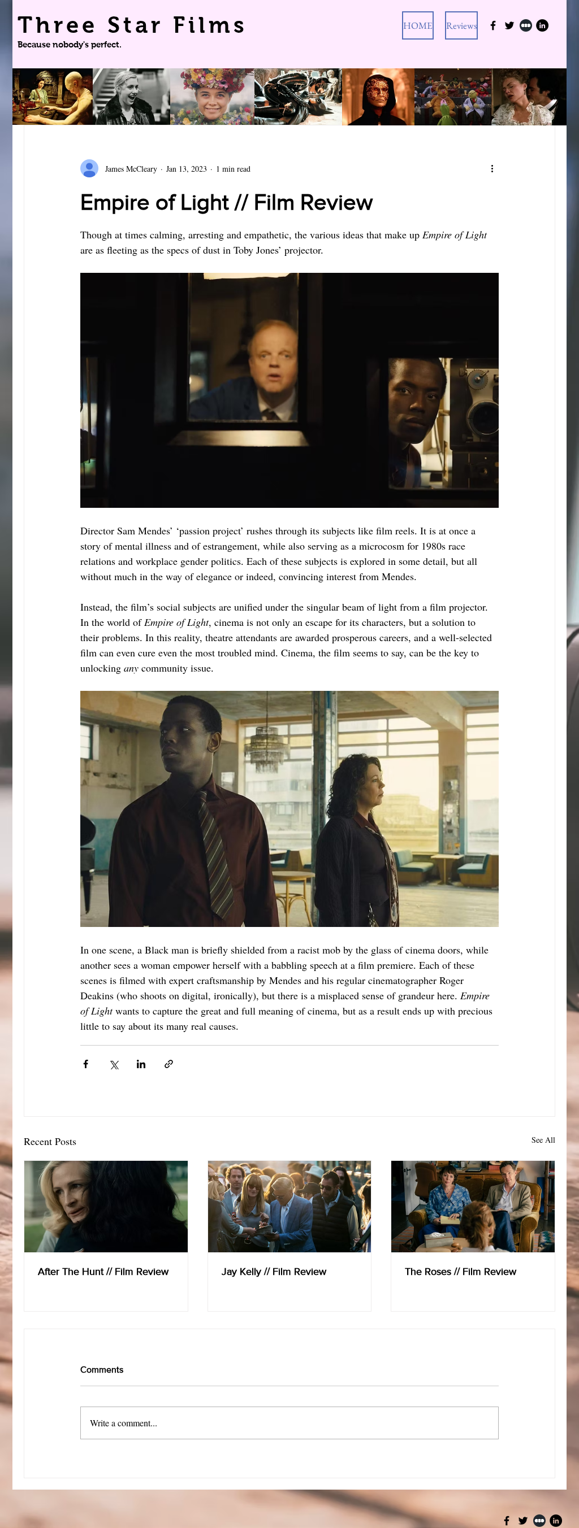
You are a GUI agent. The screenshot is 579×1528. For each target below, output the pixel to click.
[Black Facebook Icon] (493, 25)
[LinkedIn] (542, 25)
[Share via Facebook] (85, 1064)
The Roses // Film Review (460, 1271)
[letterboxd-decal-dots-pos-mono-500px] (539, 1520)
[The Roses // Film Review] (473, 1206)
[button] (461, 25)
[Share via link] (168, 1064)
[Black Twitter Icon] (509, 25)
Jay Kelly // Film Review (274, 1271)
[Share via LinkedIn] (141, 1064)
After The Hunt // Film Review (103, 1271)
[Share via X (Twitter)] (113, 1064)
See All (543, 1139)
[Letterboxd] (526, 25)
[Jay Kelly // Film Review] (289, 1206)
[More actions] (492, 168)
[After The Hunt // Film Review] (106, 1206)
